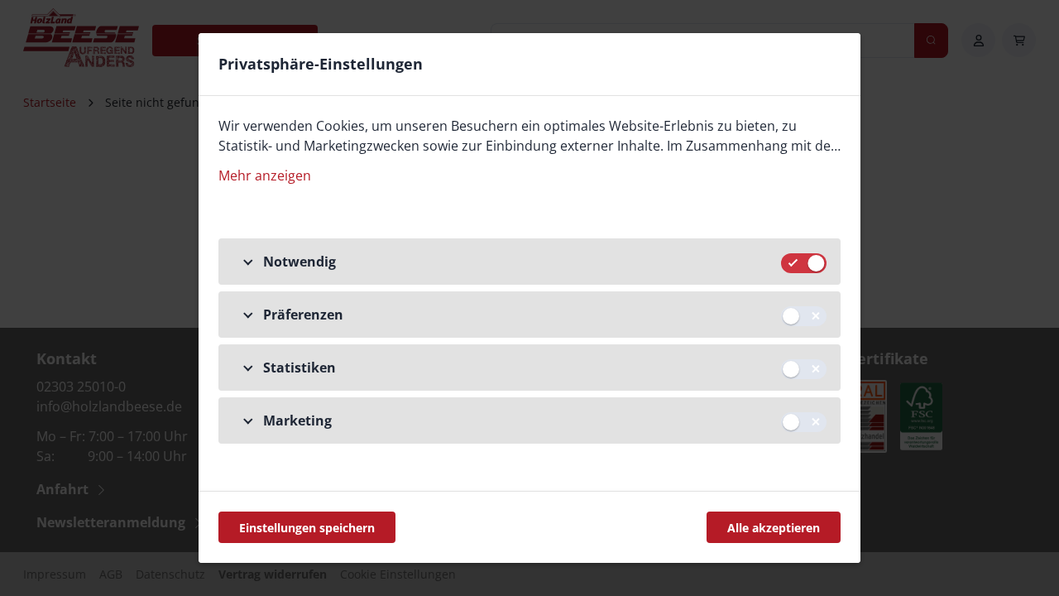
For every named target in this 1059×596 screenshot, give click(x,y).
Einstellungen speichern (307, 528)
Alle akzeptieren (773, 528)
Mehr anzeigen (264, 175)
